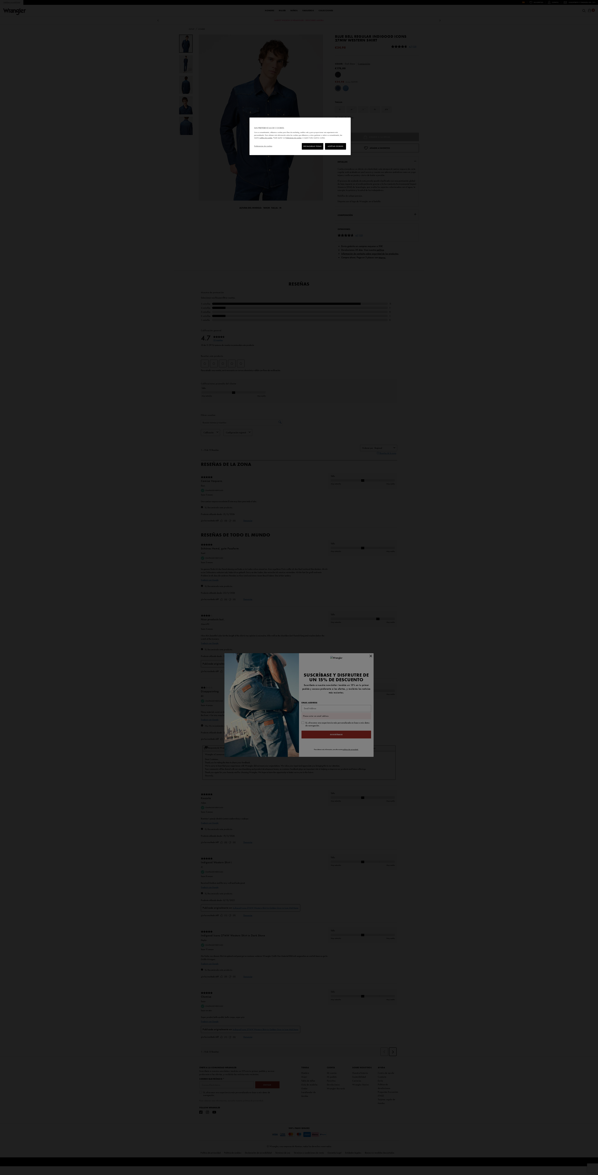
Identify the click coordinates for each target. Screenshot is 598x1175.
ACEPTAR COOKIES (335, 146)
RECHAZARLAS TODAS (313, 146)
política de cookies (266, 138)
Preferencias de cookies (263, 146)
